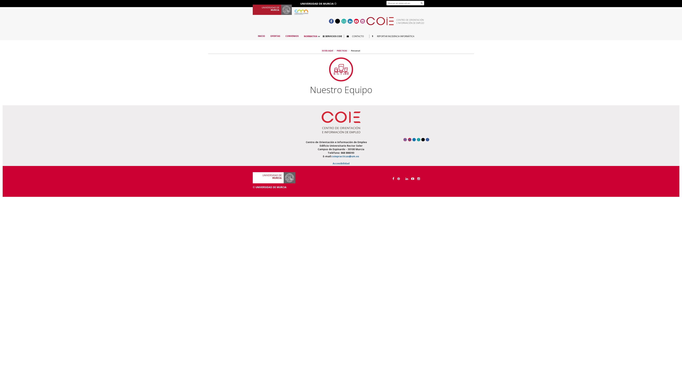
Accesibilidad (341, 163)
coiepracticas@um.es (345, 156)
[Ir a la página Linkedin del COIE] (414, 139)
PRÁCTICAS (342, 50)
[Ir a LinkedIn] (350, 21)
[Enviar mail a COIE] (418, 139)
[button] (332, 36)
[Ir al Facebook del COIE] (331, 21)
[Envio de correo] (343, 21)
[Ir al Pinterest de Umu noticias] (398, 179)
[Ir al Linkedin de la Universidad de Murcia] (406, 179)
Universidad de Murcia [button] (317, 3)
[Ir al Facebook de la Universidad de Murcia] (393, 179)
